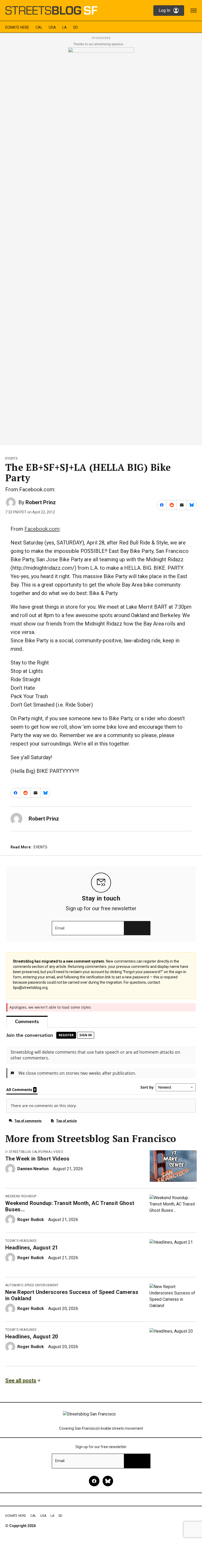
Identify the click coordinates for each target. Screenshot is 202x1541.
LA (64, 27)
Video (58, 1151)
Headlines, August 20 (31, 1336)
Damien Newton (33, 1168)
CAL (39, 27)
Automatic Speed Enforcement (32, 1285)
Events (11, 458)
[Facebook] (94, 1481)
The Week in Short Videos (37, 1158)
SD (75, 27)
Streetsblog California (29, 1151)
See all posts (20, 1380)
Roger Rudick (30, 1219)
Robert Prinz (41, 502)
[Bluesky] (108, 1481)
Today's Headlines (20, 1240)
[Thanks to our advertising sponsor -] (101, 244)
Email (59, 928)
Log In (164, 10)
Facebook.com (41, 529)
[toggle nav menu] (193, 10)
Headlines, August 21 (31, 1247)
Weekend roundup (21, 1196)
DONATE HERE (17, 27)
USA (52, 27)
